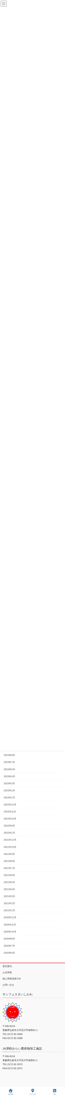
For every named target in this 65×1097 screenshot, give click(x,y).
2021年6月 (9, 875)
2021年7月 (9, 868)
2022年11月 (10, 811)
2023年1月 (9, 797)
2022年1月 (9, 832)
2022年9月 (9, 825)
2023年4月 (9, 776)
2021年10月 (10, 847)
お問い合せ (8, 984)
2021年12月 (10, 839)
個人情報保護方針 (11, 978)
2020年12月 (10, 917)
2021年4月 (9, 889)
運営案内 (7, 966)
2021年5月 (9, 882)
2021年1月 (9, 910)
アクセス (32, 1094)
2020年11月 (10, 924)
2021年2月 (9, 903)
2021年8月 (9, 861)
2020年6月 (9, 952)
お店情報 (7, 972)
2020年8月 (9, 938)
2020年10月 (10, 931)
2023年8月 (9, 755)
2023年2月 (9, 790)
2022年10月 (10, 818)
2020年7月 (9, 945)
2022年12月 (10, 804)
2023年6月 (9, 769)
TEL (54, 1094)
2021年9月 (9, 854)
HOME (10, 1094)
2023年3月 (9, 783)
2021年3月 (9, 896)
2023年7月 (9, 762)
